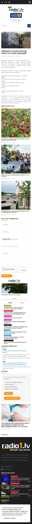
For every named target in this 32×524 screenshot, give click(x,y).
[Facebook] (4, 2)
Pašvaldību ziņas (8, 310)
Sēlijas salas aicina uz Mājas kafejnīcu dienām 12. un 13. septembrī (15, 175)
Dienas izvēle (8, 335)
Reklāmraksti (8, 305)
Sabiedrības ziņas (9, 340)
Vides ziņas (7, 330)
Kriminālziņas (8, 319)
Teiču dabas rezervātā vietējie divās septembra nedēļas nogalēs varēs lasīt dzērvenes (15, 139)
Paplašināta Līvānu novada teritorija (13, 317)
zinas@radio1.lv (7, 469)
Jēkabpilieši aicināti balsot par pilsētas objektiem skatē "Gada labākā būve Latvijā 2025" (15, 211)
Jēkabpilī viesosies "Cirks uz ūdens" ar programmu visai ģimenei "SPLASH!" (13, 308)
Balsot (8, 393)
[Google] (6, 2)
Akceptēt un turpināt (10, 518)
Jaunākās (10, 302)
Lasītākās (22, 302)
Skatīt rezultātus (12, 398)
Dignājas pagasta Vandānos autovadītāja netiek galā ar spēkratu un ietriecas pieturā (16, 327)
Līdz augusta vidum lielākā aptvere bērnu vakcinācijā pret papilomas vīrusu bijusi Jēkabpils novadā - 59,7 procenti (15, 424)
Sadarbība (5, 504)
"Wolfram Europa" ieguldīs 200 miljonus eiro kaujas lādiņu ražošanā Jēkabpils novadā (15, 313)
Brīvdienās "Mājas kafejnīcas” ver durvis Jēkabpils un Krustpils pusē (14, 337)
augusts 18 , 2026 (5, 429)
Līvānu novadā (14, 492)
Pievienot (7, 275)
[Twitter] (2, 2)
